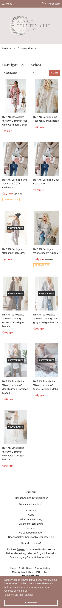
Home (13, 568)
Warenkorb (53, 3)
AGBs (31, 514)
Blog (45, 572)
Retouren (31, 528)
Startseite (6, 48)
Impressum (31, 510)
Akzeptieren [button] (31, 602)
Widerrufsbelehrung (31, 519)
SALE (38, 572)
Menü (9, 3)
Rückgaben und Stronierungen (31, 497)
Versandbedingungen (31, 532)
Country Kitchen (42, 568)
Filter (54, 72)
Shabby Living (25, 568)
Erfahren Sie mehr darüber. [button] (19, 595)
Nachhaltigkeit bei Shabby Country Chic (31, 536)
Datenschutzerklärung (31, 523)
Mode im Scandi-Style (22, 572)
